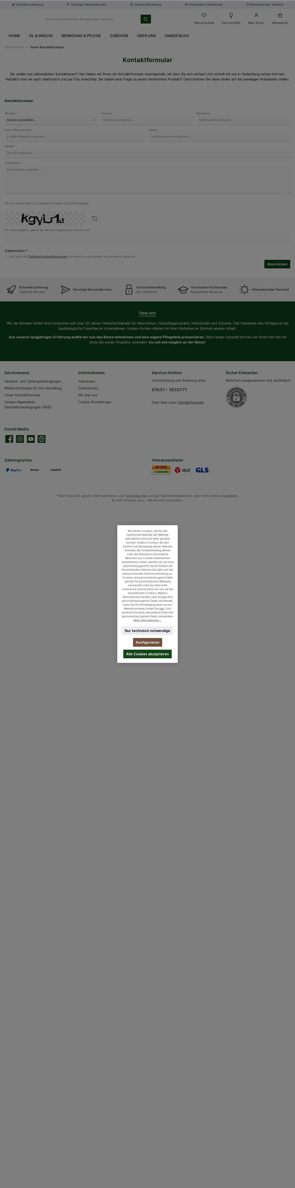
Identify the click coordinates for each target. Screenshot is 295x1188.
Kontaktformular (190, 402)
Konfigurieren (147, 642)
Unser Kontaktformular (22, 395)
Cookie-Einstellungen (94, 402)
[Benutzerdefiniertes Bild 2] (203, 470)
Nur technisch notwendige (147, 631)
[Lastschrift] (55, 470)
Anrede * (10, 113)
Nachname (203, 113)
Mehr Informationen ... (147, 620)
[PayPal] (13, 470)
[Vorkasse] (34, 470)
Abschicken (277, 264)
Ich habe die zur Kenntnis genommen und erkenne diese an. (73, 256)
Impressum (86, 381)
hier (161, 608)
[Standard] (161, 470)
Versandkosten (136, 496)
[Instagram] (20, 439)
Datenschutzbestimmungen (48, 256)
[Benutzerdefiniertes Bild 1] (182, 470)
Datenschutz (88, 388)
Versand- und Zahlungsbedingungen (32, 381)
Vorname (106, 113)
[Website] (41, 439)
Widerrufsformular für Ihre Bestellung (33, 388)
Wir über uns (88, 395)
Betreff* (10, 146)
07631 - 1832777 (169, 389)
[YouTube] (31, 439)
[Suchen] (146, 19)
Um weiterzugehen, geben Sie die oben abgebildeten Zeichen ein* (48, 230)
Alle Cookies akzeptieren (147, 654)
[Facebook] (9, 439)
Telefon (153, 130)
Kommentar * (13, 163)
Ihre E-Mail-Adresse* (18, 130)
